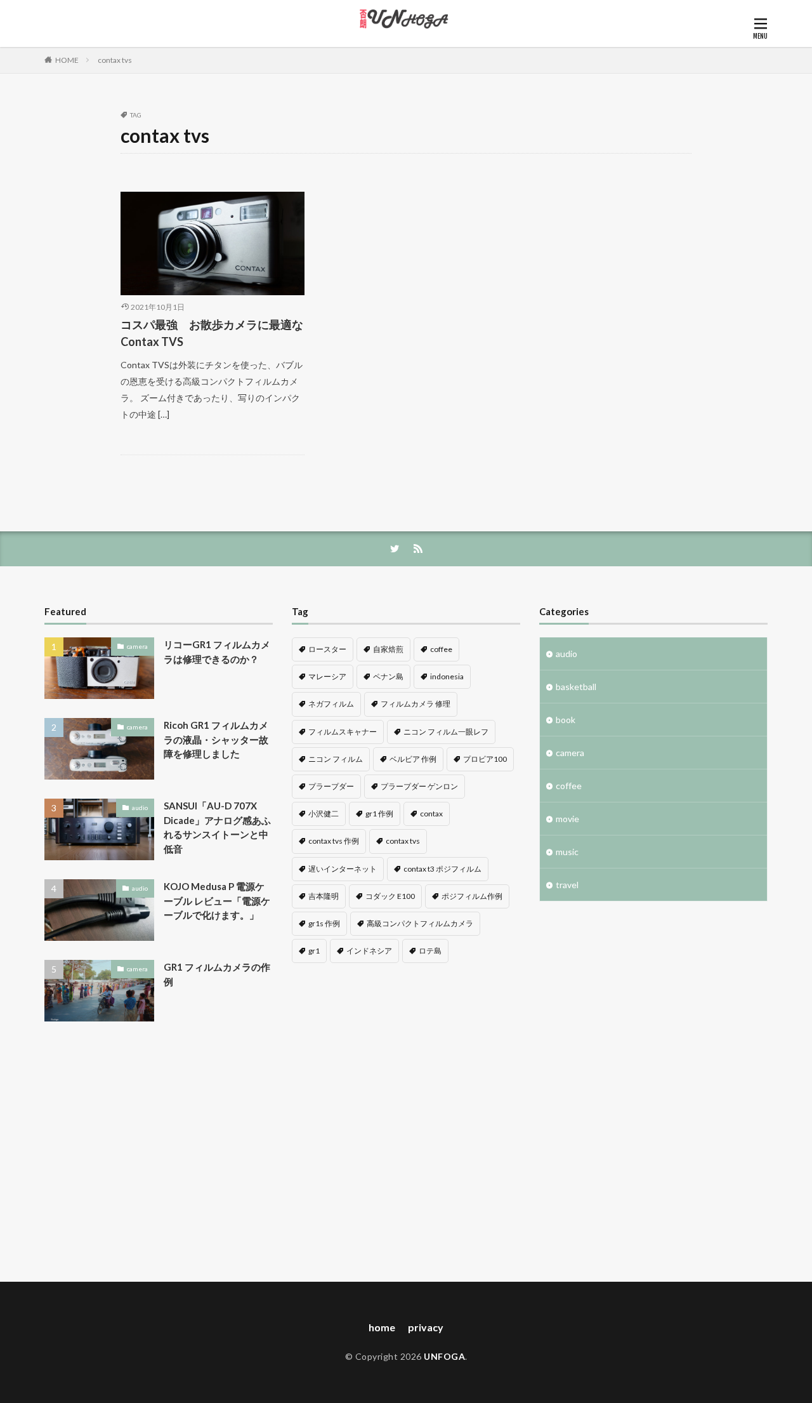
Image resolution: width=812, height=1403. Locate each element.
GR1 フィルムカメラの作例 (217, 974)
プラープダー (331, 786)
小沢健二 (323, 813)
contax (431, 813)
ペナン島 (388, 676)
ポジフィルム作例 (472, 896)
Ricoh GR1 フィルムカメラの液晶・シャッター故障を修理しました (216, 739)
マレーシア (327, 676)
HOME (67, 60)
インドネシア (369, 950)
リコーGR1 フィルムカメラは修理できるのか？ (217, 652)
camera (137, 646)
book (565, 719)
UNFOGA (444, 1356)
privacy (425, 1327)
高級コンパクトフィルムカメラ (420, 923)
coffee (441, 649)
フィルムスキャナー (342, 731)
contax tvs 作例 (333, 841)
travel (567, 884)
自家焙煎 (388, 649)
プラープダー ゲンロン (419, 786)
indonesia (447, 676)
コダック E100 (390, 896)
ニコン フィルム (335, 759)
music (567, 851)
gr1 (314, 950)
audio (140, 807)
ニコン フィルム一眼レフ (445, 731)
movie (567, 818)
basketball (576, 686)
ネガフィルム (331, 703)
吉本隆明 (323, 896)
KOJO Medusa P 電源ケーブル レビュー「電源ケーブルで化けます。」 (217, 901)
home (382, 1327)
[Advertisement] (158, 1155)
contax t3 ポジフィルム (442, 869)
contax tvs (115, 60)
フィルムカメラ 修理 (415, 703)
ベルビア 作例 (413, 759)
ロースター (327, 649)
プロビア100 (485, 759)
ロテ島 (430, 950)
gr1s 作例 (324, 923)
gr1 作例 (379, 813)
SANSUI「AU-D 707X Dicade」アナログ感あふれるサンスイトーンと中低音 (217, 827)
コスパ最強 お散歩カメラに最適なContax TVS (212, 333)
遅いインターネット (342, 869)
